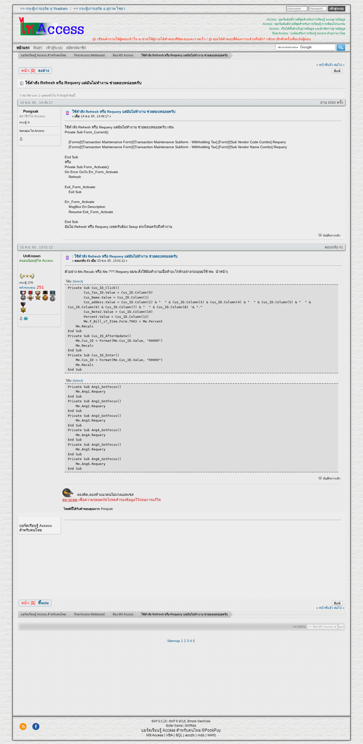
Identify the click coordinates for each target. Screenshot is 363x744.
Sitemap (173, 641)
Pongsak (30, 111)
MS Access (154, 735)
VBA (169, 735)
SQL (179, 735)
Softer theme (174, 725)
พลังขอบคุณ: (31, 287)
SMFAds (190, 725)
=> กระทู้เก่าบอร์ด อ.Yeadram (44, 8)
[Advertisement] (201, 558)
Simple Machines (198, 721)
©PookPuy (211, 730)
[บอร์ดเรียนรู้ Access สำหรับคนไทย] (26, 319)
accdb (190, 735)
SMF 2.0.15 (159, 721)
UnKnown (31, 256)
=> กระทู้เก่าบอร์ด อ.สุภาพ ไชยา (99, 8)
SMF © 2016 (177, 721)
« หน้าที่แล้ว (324, 65)
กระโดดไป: (299, 626)
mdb (201, 735)
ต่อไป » (339, 65)
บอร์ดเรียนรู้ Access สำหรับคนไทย (171, 730)
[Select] (78, 281)
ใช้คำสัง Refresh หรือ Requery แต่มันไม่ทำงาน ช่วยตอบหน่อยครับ (123, 112)
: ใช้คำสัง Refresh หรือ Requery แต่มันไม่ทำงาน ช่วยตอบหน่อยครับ (125, 256)
